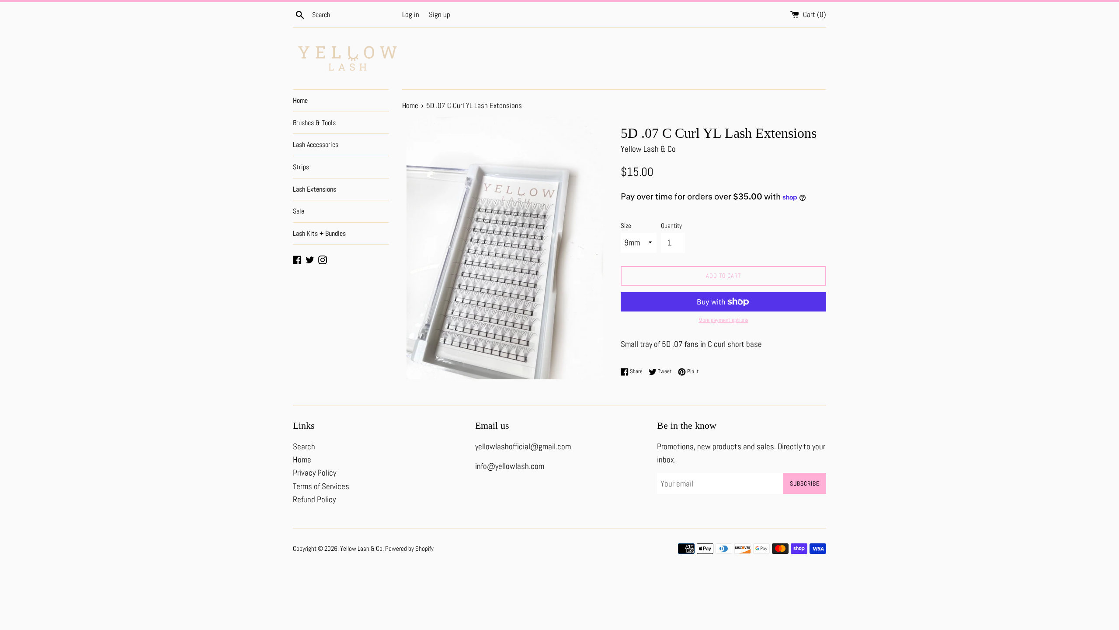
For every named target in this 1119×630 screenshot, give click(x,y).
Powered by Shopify (409, 548)
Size (626, 225)
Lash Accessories (315, 144)
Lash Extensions (314, 189)
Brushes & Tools (314, 122)
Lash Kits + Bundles (319, 233)
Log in (410, 14)
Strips (301, 167)
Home (300, 100)
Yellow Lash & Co (361, 548)
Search (304, 446)
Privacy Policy (314, 472)
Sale (298, 211)
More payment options (723, 320)
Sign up (439, 14)
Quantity (671, 225)
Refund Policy (314, 499)
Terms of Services (321, 486)
